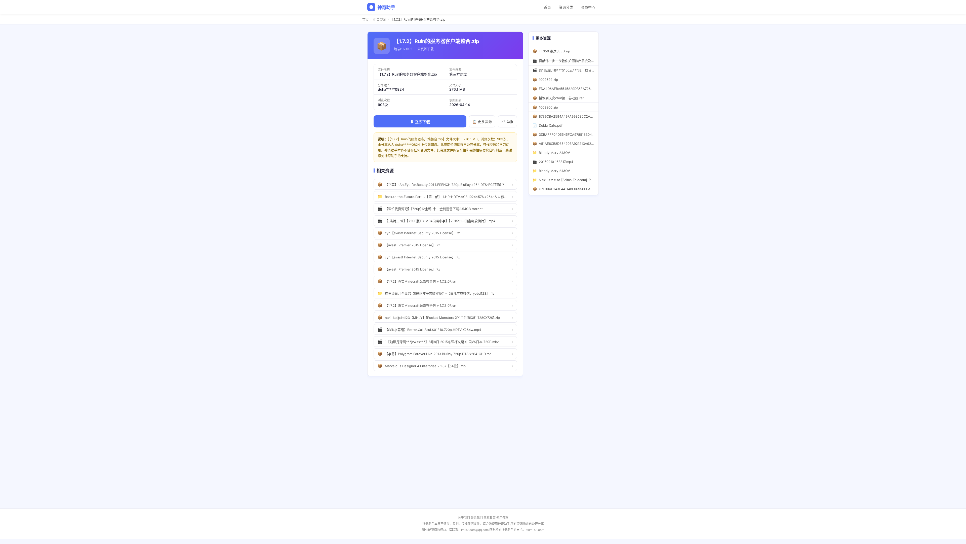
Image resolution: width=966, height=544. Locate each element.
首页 (547, 7)
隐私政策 (490, 518)
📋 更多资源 (482, 121)
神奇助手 (386, 7)
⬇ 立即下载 (420, 121)
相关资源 (379, 19)
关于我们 (464, 518)
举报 (509, 121)
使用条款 (502, 518)
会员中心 (588, 7)
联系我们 (477, 518)
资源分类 (566, 7)
